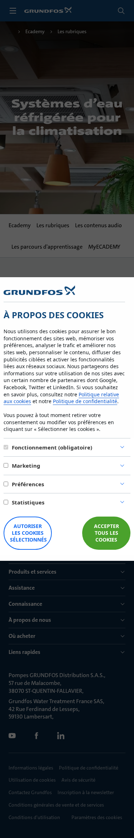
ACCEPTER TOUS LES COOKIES (106, 533)
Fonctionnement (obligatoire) (52, 447)
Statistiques (28, 502)
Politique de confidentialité (85, 401)
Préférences (28, 484)
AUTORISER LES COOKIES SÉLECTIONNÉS (28, 533)
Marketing (26, 465)
